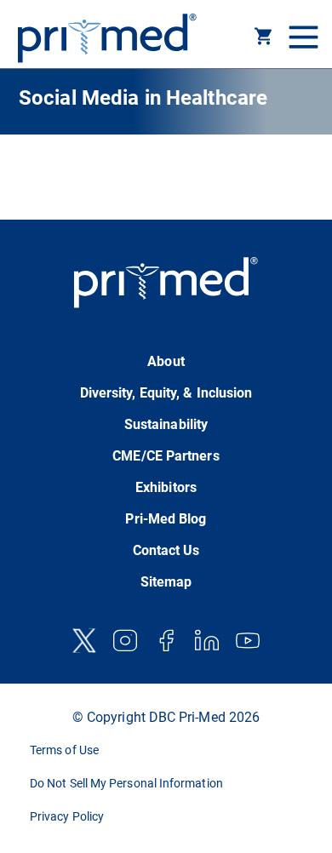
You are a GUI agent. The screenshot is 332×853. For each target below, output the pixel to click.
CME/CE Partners (165, 456)
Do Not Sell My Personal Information (126, 783)
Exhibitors (166, 487)
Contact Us (166, 550)
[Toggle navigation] (301, 38)
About (165, 361)
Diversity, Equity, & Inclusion (166, 393)
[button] (264, 39)
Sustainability (166, 424)
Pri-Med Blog (165, 519)
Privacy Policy (67, 816)
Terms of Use (64, 750)
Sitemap (166, 582)
